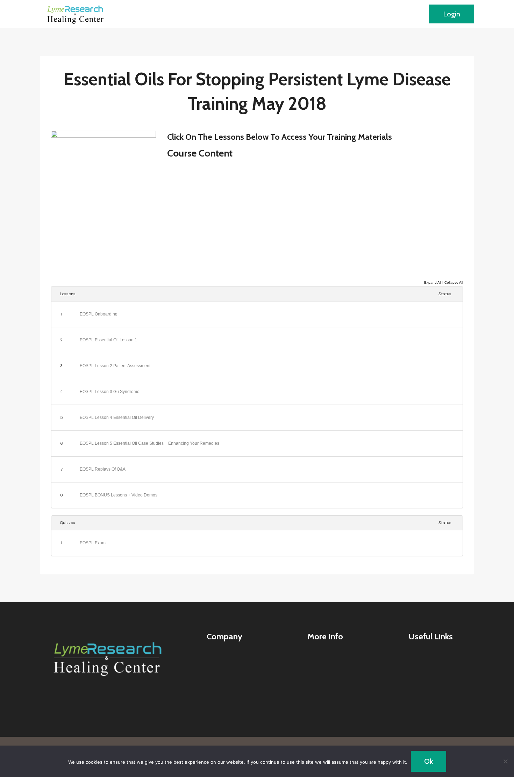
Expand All (432, 282)
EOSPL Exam (93, 542)
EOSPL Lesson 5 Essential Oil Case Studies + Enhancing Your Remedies (149, 443)
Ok (428, 761)
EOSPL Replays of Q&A (103, 469)
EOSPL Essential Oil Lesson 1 (108, 339)
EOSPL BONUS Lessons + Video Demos (118, 495)
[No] (505, 761)
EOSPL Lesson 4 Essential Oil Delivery (117, 417)
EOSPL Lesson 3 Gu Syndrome (110, 391)
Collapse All (453, 282)
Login (451, 14)
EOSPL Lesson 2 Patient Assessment (115, 365)
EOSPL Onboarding (98, 314)
